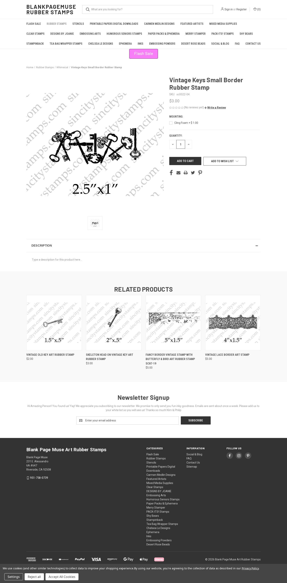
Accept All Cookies (62, 577)
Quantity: (175, 135)
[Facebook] (171, 172)
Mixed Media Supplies (223, 23)
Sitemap (191, 466)
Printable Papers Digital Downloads (114, 23)
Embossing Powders (162, 43)
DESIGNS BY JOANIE (62, 33)
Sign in (229, 9)
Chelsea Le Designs (100, 43)
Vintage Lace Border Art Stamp (227, 355)
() (259, 9)
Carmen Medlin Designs (159, 23)
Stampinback (35, 43)
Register (241, 9)
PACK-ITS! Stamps (222, 33)
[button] (215, 107)
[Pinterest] (200, 172)
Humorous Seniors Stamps (124, 33)
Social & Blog (220, 43)
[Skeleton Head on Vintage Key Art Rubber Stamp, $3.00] (114, 323)
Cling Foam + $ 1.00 (186, 122)
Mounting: (176, 116)
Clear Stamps (35, 33)
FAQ (237, 43)
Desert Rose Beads (193, 43)
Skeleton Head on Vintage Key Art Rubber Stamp (109, 357)
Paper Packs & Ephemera (164, 33)
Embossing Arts (90, 33)
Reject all (34, 577)
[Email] (178, 172)
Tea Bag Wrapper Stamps (66, 43)
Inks (140, 43)
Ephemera (125, 43)
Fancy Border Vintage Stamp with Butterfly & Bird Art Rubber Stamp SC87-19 (170, 359)
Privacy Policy (250, 568)
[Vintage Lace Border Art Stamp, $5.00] (233, 323)
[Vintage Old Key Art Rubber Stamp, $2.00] (54, 323)
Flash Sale (33, 23)
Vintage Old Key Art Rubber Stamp (50, 355)
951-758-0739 (39, 477)
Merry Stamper (195, 33)
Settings (14, 577)
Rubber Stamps (57, 23)
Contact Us (253, 43)
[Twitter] (193, 172)
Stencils (78, 23)
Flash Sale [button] (143, 53)
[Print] (186, 172)
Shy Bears (246, 33)
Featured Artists (191, 23)
